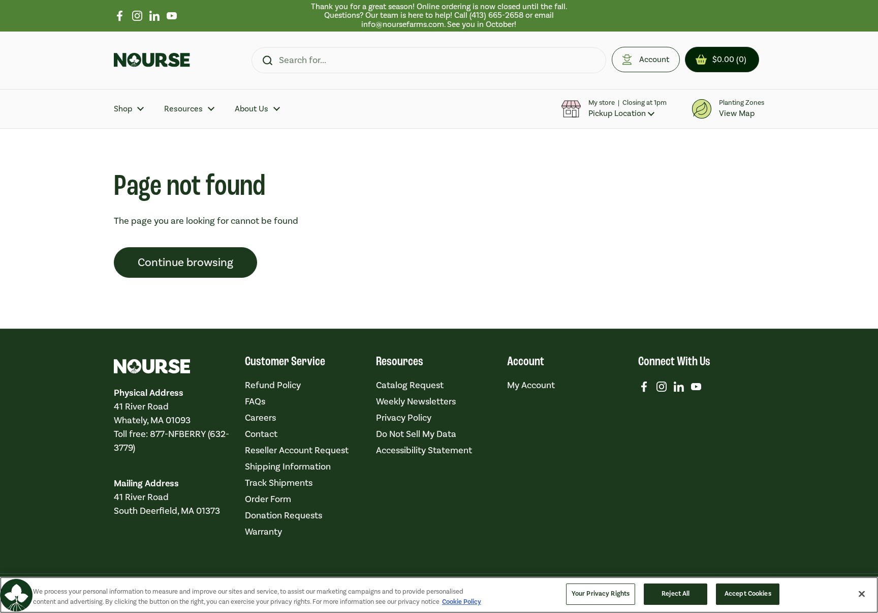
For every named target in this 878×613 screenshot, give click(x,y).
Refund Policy (273, 385)
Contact (261, 434)
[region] (439, 16)
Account (654, 59)
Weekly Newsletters (416, 401)
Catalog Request (410, 385)
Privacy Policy (403, 418)
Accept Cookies (748, 594)
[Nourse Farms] (152, 60)
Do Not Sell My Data (416, 434)
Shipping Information (288, 467)
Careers (260, 418)
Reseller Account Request (297, 450)
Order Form (268, 499)
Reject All (675, 594)
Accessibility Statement (424, 450)
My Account (531, 385)
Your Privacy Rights (601, 594)
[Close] (862, 593)
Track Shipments (278, 483)
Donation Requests (283, 515)
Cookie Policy (461, 602)
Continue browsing (185, 262)
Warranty (263, 532)
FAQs (255, 401)
